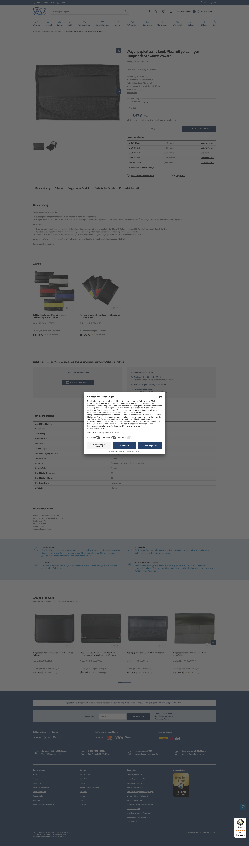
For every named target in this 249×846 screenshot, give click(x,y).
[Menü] (244, 819)
